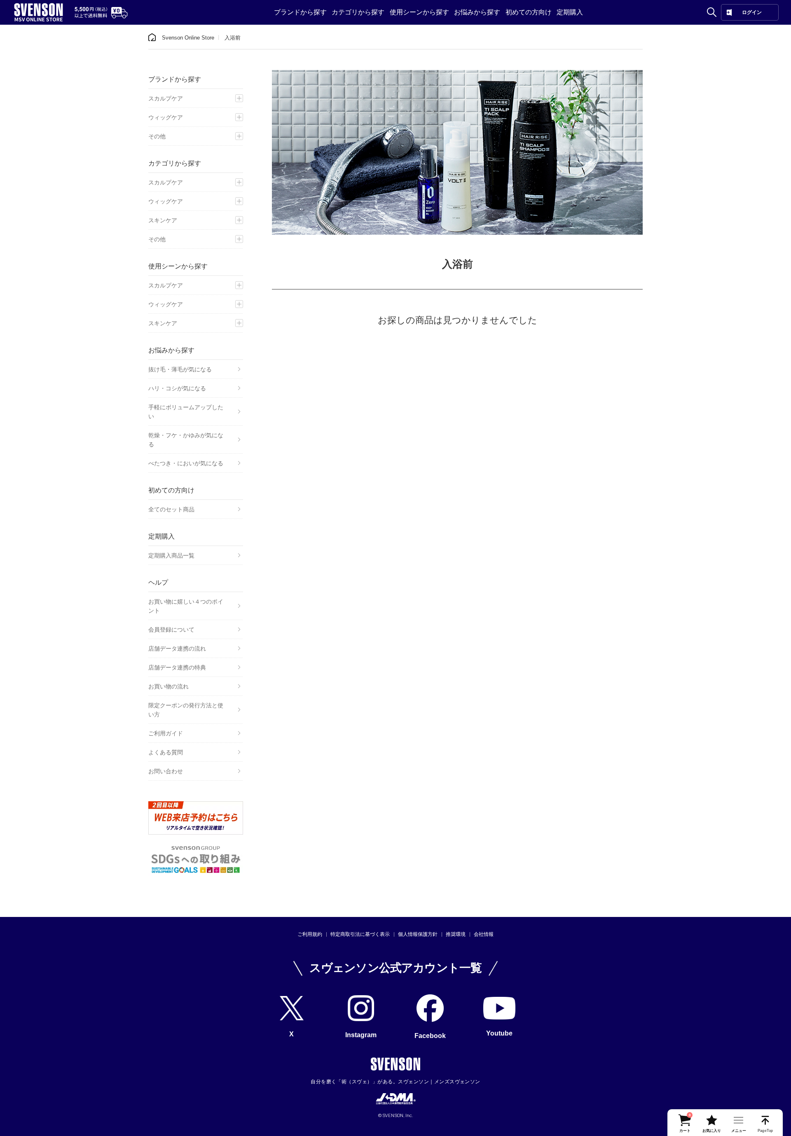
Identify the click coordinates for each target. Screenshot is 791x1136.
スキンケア (162, 220)
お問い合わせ (165, 771)
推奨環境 (456, 934)
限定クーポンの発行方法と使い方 (185, 710)
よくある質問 (165, 752)
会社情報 (484, 934)
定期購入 (570, 12)
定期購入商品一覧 (171, 555)
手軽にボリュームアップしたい (185, 412)
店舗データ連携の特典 (177, 667)
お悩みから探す (477, 12)
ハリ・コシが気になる (177, 388)
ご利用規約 (309, 934)
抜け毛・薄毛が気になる (180, 369)
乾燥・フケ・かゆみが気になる (185, 440)
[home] (152, 37)
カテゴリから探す (358, 12)
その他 (157, 136)
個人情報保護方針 (418, 934)
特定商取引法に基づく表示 (360, 934)
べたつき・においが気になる (185, 463)
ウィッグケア (165, 117)
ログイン (752, 12)
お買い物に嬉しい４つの (185, 606)
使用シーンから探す (419, 12)
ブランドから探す (300, 12)
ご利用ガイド (165, 733)
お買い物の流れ (168, 686)
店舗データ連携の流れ (177, 648)
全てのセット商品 (171, 509)
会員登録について (171, 629)
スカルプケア (165, 98)
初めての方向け (528, 12)
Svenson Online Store (188, 38)
